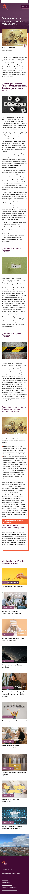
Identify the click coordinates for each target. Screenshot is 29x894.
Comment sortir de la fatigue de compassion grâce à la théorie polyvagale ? (13, 694)
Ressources (5, 880)
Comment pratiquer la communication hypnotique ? (12, 612)
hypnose (24, 154)
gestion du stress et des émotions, (12, 299)
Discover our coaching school (9, 887)
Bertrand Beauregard (9, 47)
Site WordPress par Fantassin (9, 890)
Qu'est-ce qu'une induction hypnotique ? (11, 800)
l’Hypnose (20, 121)
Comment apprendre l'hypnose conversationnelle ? (13, 639)
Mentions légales (6, 882)
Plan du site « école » (7, 885)
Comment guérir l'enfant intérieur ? (14, 721)
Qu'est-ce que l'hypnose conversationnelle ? (10, 747)
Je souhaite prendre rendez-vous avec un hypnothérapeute (13, 521)
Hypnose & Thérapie (7, 50)
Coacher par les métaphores (12, 586)
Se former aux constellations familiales (12, 666)
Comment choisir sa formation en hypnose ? (14, 774)
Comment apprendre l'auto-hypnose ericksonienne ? (12, 827)
